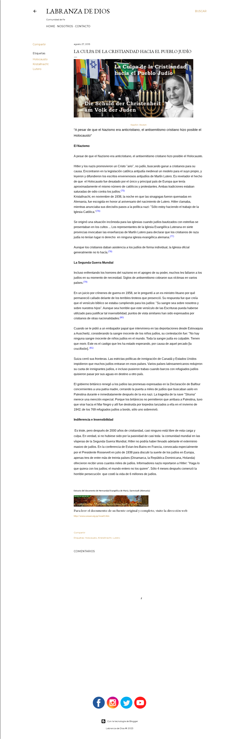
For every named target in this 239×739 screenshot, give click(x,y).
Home (50, 26)
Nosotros (65, 26)
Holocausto (40, 59)
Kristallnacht (41, 64)
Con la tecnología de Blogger (122, 721)
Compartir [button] (39, 44)
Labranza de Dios (78, 11)
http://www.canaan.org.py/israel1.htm (91, 516)
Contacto (82, 26)
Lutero (37, 69)
